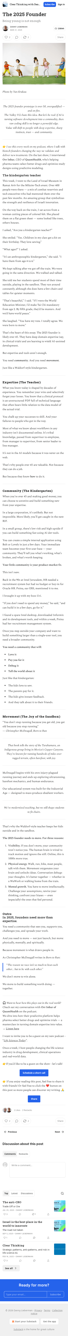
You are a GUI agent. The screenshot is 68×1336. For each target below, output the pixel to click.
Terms (47, 1310)
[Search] (62, 1193)
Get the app (49, 1321)
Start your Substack (26, 1321)
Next (57, 1131)
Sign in (61, 4)
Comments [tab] (10, 1154)
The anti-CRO (12, 1202)
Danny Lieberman (18, 27)
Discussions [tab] (27, 1193)
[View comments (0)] (17, 37)
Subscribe (50, 4)
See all (9, 1268)
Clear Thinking (13, 1245)
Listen (61, 28)
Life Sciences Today (15, 1040)
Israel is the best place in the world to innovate (22, 1223)
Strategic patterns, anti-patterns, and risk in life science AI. (26, 1251)
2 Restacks (27, 1110)
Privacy (38, 1310)
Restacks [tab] (23, 1154)
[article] (34, 1208)
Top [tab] (6, 1193)
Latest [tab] (14, 1193)
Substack (18, 1329)
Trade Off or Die (11, 1206)
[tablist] (16, 1154)
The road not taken (13, 1229)
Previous (12, 1131)
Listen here (12, 1029)
